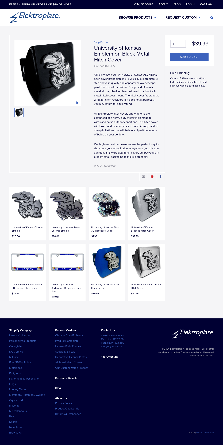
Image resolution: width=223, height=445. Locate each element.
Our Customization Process (71, 368)
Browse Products (135, 17)
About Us (61, 398)
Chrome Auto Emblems (69, 335)
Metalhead (15, 368)
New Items (15, 427)
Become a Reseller (67, 378)
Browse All (15, 432)
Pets (11, 416)
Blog (177, 4)
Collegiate (15, 346)
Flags (12, 384)
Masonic (14, 405)
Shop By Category (20, 330)
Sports (13, 422)
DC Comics (16, 351)
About (163, 4)
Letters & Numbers (20, 335)
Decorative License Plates (71, 357)
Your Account (109, 356)
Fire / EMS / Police (20, 362)
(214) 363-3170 (143, 4)
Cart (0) (206, 4)
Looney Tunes (17, 389)
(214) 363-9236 (114, 346)
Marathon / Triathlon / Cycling (27, 395)
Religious (15, 373)
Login (190, 4)
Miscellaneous (18, 411)
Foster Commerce (205, 432)
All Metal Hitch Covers (68, 362)
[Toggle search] (211, 17)
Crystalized (16, 400)
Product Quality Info (67, 408)
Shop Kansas (101, 42)
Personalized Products (22, 341)
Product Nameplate (67, 341)
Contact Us (108, 330)
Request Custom (181, 17)
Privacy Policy (63, 403)
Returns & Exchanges (68, 414)
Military (13, 357)
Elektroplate (34, 17)
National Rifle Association (24, 378)
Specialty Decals (65, 351)
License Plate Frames (68, 346)
